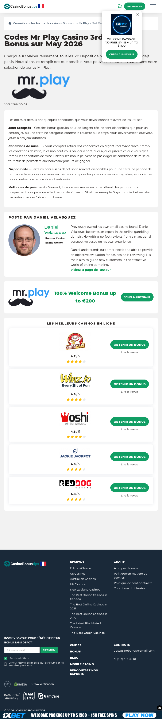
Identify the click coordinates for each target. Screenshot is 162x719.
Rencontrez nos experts (84, 672)
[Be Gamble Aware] (12, 696)
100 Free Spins (15, 104)
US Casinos (77, 573)
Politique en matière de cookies (130, 575)
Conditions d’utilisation (130, 588)
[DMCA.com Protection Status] (20, 684)
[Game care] (48, 696)
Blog (74, 657)
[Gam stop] (29, 696)
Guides (75, 645)
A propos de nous (126, 568)
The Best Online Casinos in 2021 (88, 606)
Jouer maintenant (137, 297)
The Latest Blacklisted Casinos (85, 625)
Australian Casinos (83, 578)
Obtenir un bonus (121, 54)
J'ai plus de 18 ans (19, 658)
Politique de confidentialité (133, 583)
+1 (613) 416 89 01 (125, 658)
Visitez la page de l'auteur (91, 270)
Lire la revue (129, 352)
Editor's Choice (80, 568)
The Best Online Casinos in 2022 (88, 616)
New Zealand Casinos (85, 589)
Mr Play (84, 23)
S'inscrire (49, 650)
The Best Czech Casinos (87, 632)
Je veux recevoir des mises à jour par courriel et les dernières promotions (36, 664)
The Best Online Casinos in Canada (88, 597)
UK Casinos (77, 584)
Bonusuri (69, 23)
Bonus (75, 651)
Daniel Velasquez (55, 230)
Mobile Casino (82, 664)
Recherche (134, 6)
